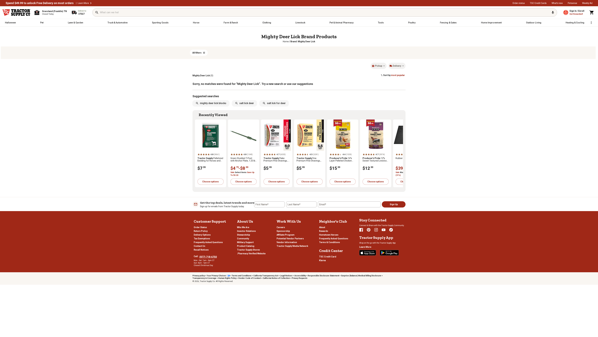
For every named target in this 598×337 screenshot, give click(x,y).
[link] (286, 41)
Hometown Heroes (328, 235)
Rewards (323, 231)
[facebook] (361, 230)
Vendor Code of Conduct (249, 278)
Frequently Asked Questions (208, 242)
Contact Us (199, 246)
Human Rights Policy (227, 278)
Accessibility (300, 276)
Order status (519, 3)
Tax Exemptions (202, 238)
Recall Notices (201, 250)
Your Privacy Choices (216, 276)
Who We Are (243, 227)
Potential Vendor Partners (290, 238)
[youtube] (383, 230)
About (322, 227)
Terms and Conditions (242, 276)
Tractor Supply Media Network (292, 246)
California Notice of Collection (276, 278)
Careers (281, 227)
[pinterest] (368, 230)
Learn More (83, 3)
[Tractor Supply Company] (16, 12)
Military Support (245, 242)
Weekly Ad (587, 3)
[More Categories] (591, 22)
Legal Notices (286, 276)
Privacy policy (198, 276)
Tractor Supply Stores (248, 250)
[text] (302, 41)
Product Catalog (245, 246)
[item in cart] (592, 12)
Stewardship (243, 235)
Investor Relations (246, 231)
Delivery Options (202, 235)
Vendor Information (287, 242)
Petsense (572, 3)
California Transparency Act (265, 276)
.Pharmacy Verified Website (251, 253)
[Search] (97, 12)
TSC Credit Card (327, 256)
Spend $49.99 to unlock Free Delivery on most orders (40, 3)
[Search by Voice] (553, 12)
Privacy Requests (299, 278)
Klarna (322, 260)
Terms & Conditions (329, 242)
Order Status (200, 227)
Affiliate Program (285, 235)
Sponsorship (283, 231)
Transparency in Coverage (204, 278)
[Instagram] (376, 230)
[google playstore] (389, 253)
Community (243, 238)
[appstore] (367, 253)
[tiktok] (391, 230)
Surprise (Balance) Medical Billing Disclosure (361, 276)
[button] (91, 3)
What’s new (557, 3)
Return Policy (201, 231)
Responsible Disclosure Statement (323, 276)
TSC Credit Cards (538, 3)
